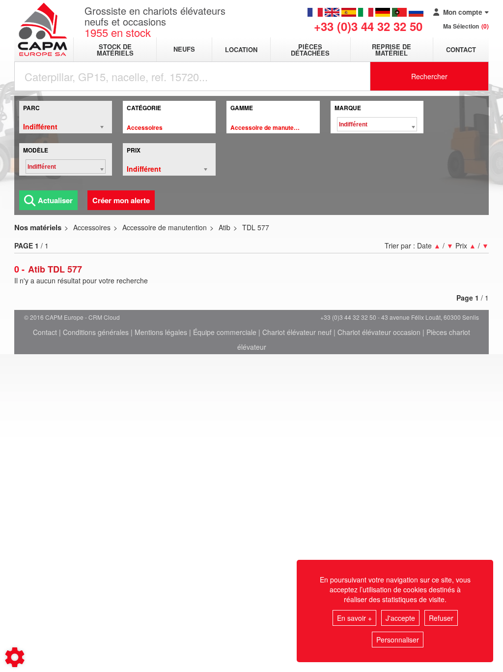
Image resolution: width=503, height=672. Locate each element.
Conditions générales (96, 332)
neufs (184, 49)
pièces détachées (310, 49)
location (241, 49)
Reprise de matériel (391, 49)
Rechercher (429, 76)
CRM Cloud (104, 317)
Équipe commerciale (224, 332)
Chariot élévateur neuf (297, 332)
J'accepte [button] (400, 618)
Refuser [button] (441, 618)
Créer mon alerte (121, 200)
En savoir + (354, 618)
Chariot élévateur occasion (378, 332)
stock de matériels (115, 49)
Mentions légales (161, 332)
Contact (461, 49)
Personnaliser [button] (397, 639)
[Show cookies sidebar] (15, 657)
